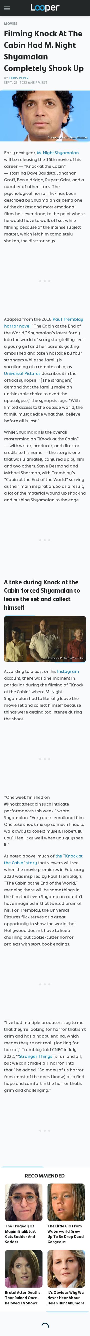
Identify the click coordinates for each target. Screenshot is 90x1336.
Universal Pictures (22, 373)
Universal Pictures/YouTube (65, 658)
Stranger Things (35, 1056)
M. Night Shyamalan (57, 153)
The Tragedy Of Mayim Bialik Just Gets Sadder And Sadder (20, 1234)
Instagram (68, 671)
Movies (11, 23)
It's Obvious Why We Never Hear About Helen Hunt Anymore (66, 1298)
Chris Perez (19, 78)
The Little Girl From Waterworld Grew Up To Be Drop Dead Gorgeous (66, 1234)
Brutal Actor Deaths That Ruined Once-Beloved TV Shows (22, 1298)
